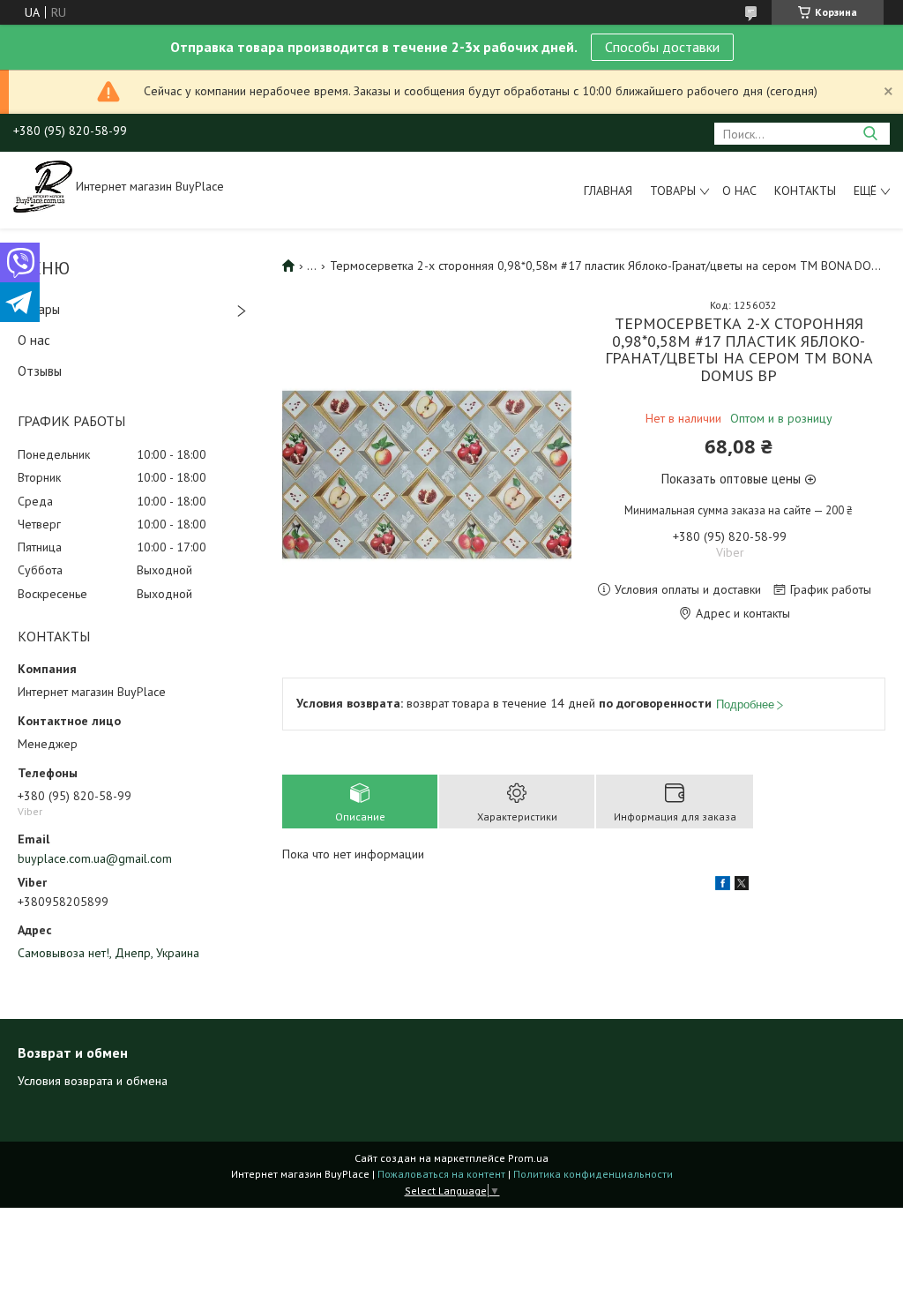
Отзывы (40, 371)
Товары (673, 191)
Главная (608, 191)
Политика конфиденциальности (593, 1173)
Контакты (805, 191)
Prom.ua (528, 1158)
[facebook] (722, 886)
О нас (739, 191)
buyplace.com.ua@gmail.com (95, 858)
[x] (742, 886)
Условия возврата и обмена (93, 1081)
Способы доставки (662, 47)
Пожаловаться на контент (441, 1173)
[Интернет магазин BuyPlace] (42, 185)
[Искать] (870, 134)
